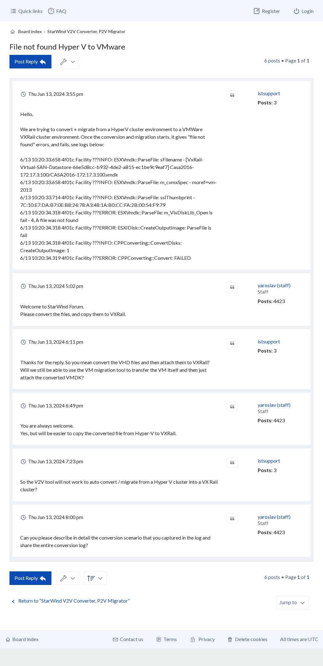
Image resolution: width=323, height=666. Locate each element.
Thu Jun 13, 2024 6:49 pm (55, 405)
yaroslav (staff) (274, 285)
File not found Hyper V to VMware (67, 46)
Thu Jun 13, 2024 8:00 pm (55, 517)
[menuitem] (56, 11)
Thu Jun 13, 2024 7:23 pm (55, 461)
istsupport (269, 93)
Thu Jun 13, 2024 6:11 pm (55, 342)
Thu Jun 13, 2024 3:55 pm (55, 94)
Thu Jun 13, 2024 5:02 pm (55, 286)
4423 (279, 301)
